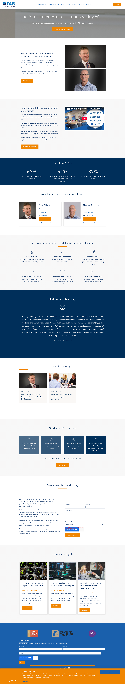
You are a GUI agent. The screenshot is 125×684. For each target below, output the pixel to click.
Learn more (27, 81)
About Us (81, 4)
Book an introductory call (62, 29)
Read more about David (46, 223)
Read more (27, 608)
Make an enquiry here (45, 219)
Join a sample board (29, 146)
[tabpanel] (62, 328)
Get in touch (116, 4)
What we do (42, 4)
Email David (44, 215)
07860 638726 (44, 212)
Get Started (62, 465)
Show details (25, 681)
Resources (88, 4)
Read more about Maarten (91, 223)
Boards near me (53, 4)
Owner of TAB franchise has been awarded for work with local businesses (31, 397)
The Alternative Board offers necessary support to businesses (61, 397)
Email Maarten (89, 215)
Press (74, 4)
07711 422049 (89, 212)
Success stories (65, 4)
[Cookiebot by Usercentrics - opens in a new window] (12, 681)
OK (110, 672)
